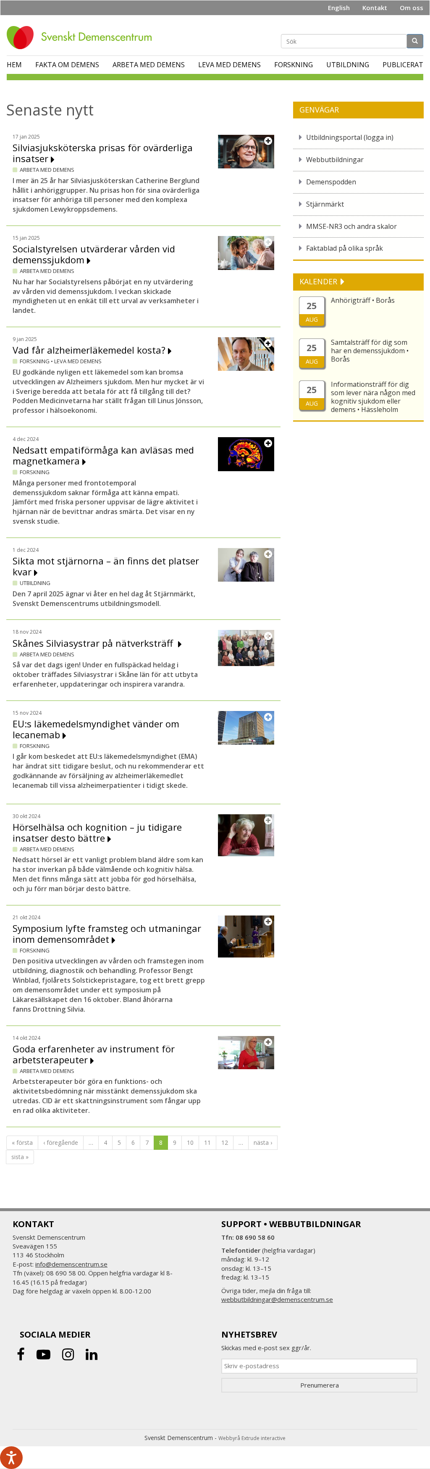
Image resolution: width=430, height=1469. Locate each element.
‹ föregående (60, 1142)
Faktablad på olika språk (344, 248)
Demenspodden (331, 181)
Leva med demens (229, 64)
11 (207, 1142)
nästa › (263, 1142)
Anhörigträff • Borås (363, 300)
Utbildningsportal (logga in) (349, 137)
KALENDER (319, 281)
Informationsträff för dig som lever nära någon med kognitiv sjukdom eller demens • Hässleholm (373, 397)
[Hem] (82, 37)
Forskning (293, 64)
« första (22, 1142)
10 (190, 1142)
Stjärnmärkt (325, 204)
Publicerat (403, 64)
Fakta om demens (67, 64)
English (339, 7)
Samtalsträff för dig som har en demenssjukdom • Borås (370, 351)
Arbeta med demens (149, 64)
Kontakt (374, 7)
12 (224, 1142)
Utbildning (347, 64)
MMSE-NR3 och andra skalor (351, 226)
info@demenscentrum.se (71, 1264)
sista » (20, 1157)
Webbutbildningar (335, 159)
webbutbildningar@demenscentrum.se (277, 1299)
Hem (14, 64)
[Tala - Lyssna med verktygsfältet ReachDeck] (11, 1457)
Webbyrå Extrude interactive (252, 1438)
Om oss (411, 7)
